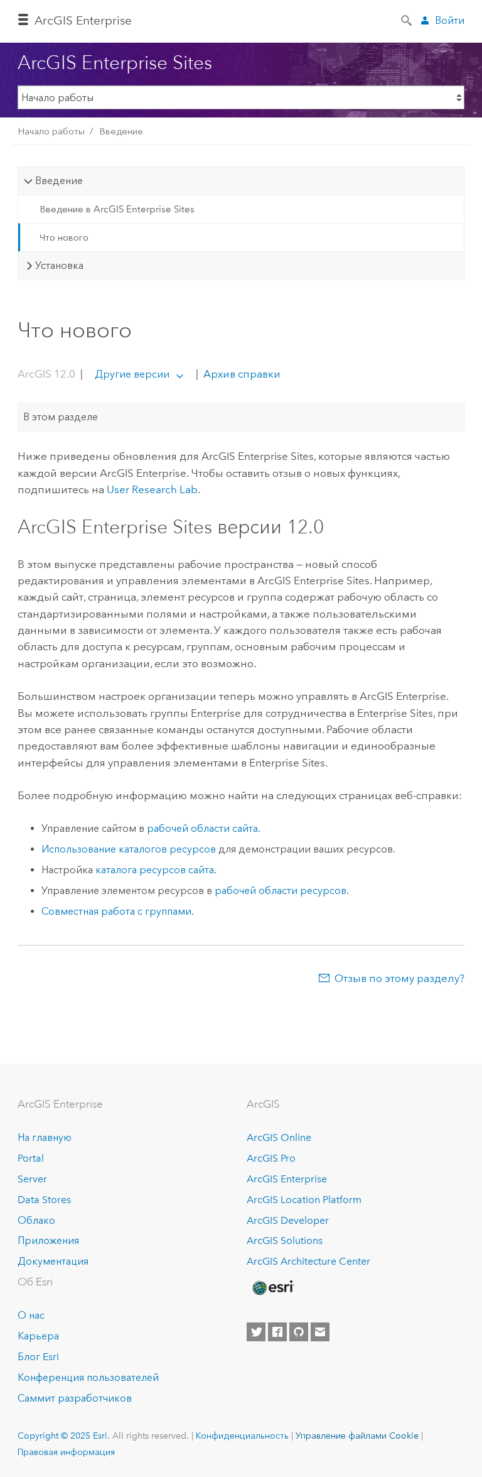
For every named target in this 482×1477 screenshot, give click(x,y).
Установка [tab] (59, 265)
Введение (121, 131)
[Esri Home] (272, 1287)
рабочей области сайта (202, 828)
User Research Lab (152, 489)
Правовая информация (66, 1452)
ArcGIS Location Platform (304, 1200)
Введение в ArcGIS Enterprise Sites (117, 209)
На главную (45, 1137)
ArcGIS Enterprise (83, 20)
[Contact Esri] (320, 1331)
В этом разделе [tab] (60, 417)
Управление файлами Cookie (357, 1436)
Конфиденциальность (242, 1436)
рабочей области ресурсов (280, 891)
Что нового (64, 237)
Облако (36, 1220)
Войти (449, 20)
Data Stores (44, 1200)
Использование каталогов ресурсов (128, 849)
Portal (31, 1158)
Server (32, 1179)
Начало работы (51, 131)
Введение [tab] (59, 181)
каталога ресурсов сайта (154, 870)
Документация (53, 1261)
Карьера (38, 1336)
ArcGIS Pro (271, 1158)
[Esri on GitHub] (298, 1331)
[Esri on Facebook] (277, 1331)
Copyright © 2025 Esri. (64, 1436)
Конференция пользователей (88, 1377)
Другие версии (132, 374)
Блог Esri (38, 1357)
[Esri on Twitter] (256, 1331)
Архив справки (241, 374)
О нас (31, 1315)
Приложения (48, 1240)
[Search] (407, 19)
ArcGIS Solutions (285, 1240)
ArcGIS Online (279, 1137)
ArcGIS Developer (288, 1220)
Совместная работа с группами (116, 911)
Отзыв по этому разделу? (399, 978)
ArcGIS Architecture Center (308, 1261)
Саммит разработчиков (75, 1398)
